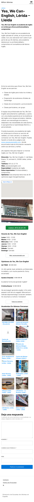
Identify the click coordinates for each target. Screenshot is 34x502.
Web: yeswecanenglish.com (17, 255)
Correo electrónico (9, 448)
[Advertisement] (17, 66)
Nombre (4, 439)
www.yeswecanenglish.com (11, 142)
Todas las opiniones (17, 301)
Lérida (3, 8)
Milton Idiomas (7, 2)
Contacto (6, 479)
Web (2, 456)
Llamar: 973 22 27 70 (17, 228)
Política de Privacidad (10, 482)
